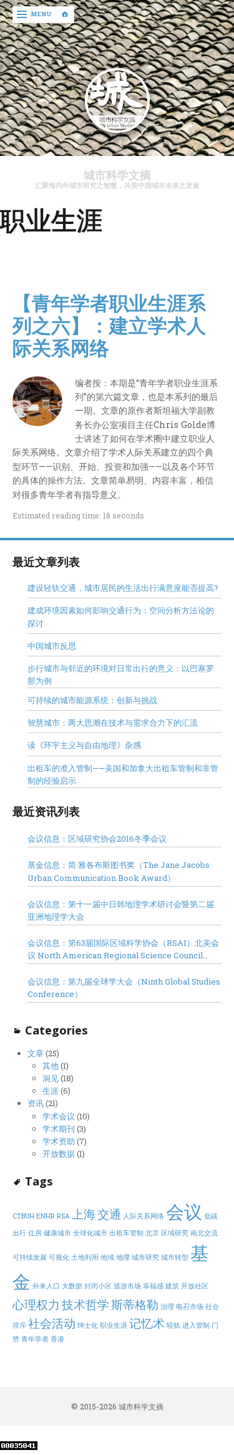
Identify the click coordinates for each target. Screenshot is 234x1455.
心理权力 (36, 1304)
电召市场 (189, 1306)
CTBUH (23, 1216)
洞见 (50, 1078)
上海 (83, 1214)
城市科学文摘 (117, 175)
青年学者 (35, 1339)
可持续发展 (29, 1257)
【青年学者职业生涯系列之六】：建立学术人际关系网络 (109, 325)
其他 (50, 1065)
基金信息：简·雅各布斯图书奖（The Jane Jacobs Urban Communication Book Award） (118, 871)
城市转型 (174, 1257)
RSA (63, 1216)
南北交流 (204, 1233)
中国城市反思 (51, 645)
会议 (184, 1211)
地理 (123, 1257)
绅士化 (87, 1325)
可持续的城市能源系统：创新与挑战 (92, 700)
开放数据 (58, 1153)
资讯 (35, 1103)
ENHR (45, 1216)
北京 (152, 1233)
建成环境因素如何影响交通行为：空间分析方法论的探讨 (120, 616)
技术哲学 (85, 1304)
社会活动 (52, 1323)
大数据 (72, 1286)
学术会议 (58, 1116)
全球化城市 (90, 1233)
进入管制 (196, 1325)
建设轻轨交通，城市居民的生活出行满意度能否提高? (122, 587)
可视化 (59, 1257)
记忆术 (147, 1323)
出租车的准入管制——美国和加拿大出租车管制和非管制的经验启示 (122, 774)
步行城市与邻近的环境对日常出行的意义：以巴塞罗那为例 (120, 674)
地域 (107, 1257)
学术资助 (58, 1141)
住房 (35, 1233)
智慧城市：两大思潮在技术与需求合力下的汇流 (112, 722)
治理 (167, 1306)
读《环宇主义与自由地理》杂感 (84, 745)
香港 (57, 1339)
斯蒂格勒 (134, 1304)
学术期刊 (58, 1128)
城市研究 (145, 1257)
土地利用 (85, 1257)
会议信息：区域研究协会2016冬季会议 (97, 838)
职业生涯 (113, 1325)
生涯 (50, 1090)
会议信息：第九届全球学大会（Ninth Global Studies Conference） (123, 988)
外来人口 (46, 1286)
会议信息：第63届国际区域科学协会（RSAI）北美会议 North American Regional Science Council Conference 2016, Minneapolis (123, 949)
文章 (35, 1053)
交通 (109, 1214)
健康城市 (57, 1233)
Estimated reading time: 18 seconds (78, 515)
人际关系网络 (143, 1216)
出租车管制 (126, 1233)
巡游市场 (127, 1286)
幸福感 (153, 1286)
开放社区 (194, 1286)
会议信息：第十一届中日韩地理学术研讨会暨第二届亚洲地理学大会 (120, 910)
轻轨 (173, 1325)
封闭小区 (98, 1286)
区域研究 (174, 1233)
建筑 (172, 1286)
